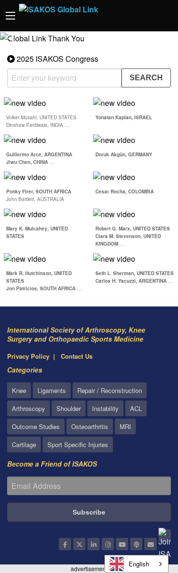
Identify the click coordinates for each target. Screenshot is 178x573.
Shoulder (68, 408)
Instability (105, 408)
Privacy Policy (28, 356)
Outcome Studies (36, 426)
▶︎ (171, 41)
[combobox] (136, 564)
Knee (19, 390)
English (139, 563)
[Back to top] (147, 513)
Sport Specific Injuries (77, 444)
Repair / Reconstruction (109, 390)
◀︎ (14, 41)
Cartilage (24, 444)
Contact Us (77, 356)
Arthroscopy (28, 408)
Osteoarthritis (89, 426)
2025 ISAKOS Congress (56, 58)
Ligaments (51, 390)
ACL (136, 408)
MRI (125, 426)
